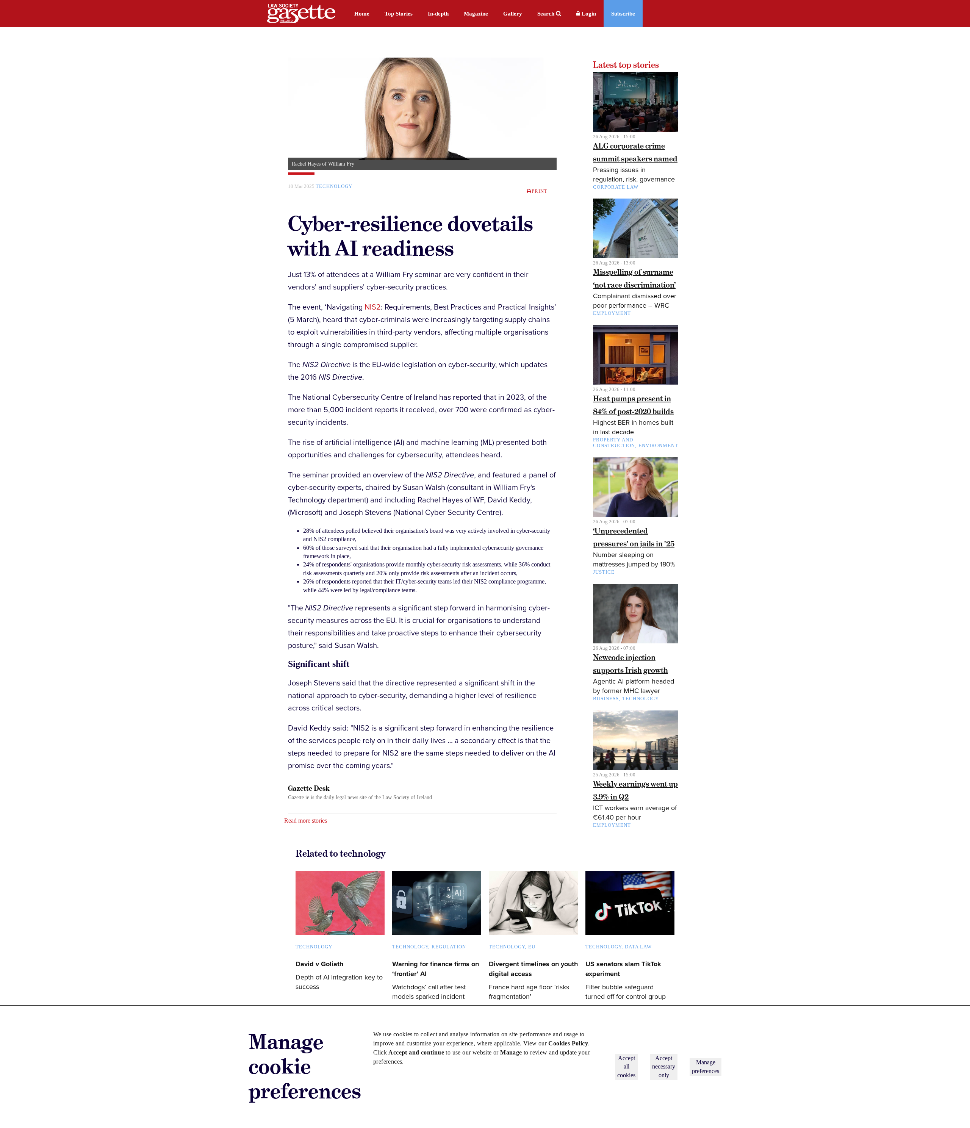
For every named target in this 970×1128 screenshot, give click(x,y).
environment (658, 445)
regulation (449, 947)
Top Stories (399, 14)
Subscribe (623, 14)
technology (334, 186)
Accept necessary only (663, 1066)
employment (612, 313)
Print (540, 191)
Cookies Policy (568, 1043)
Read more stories (305, 820)
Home (361, 14)
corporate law (615, 187)
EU (531, 947)
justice (604, 572)
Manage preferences (705, 1066)
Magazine (476, 14)
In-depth (438, 14)
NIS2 (373, 307)
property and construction (614, 442)
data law (638, 947)
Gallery (512, 14)
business (606, 698)
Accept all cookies (626, 1066)
